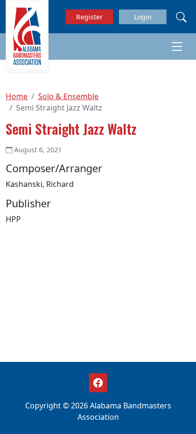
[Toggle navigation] (177, 46)
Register (89, 16)
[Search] (181, 17)
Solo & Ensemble (68, 96)
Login (143, 16)
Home (17, 96)
